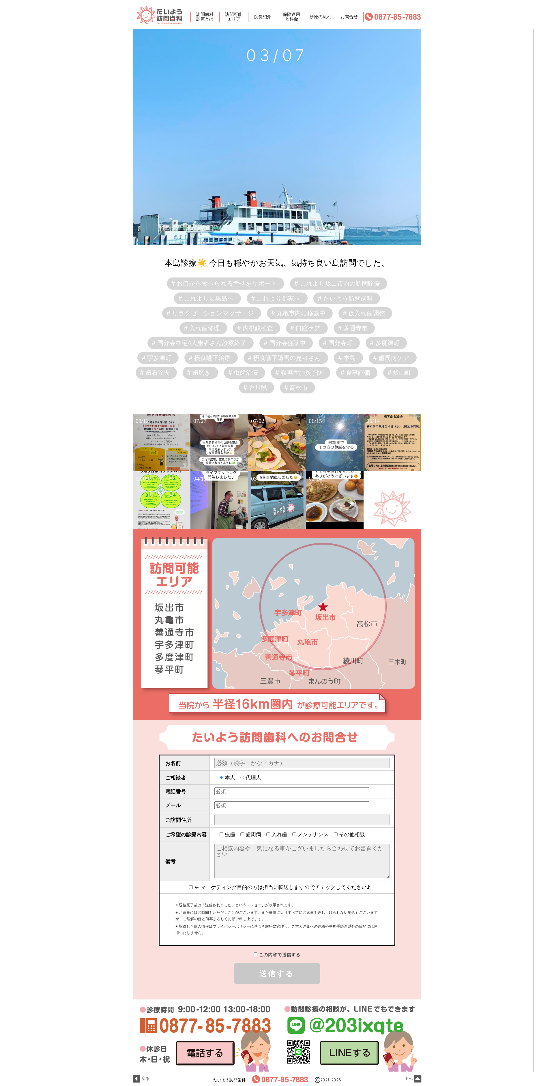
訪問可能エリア (233, 17)
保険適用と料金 (291, 17)
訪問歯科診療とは (205, 17)
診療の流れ (320, 16)
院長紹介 (262, 16)
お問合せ (349, 16)
